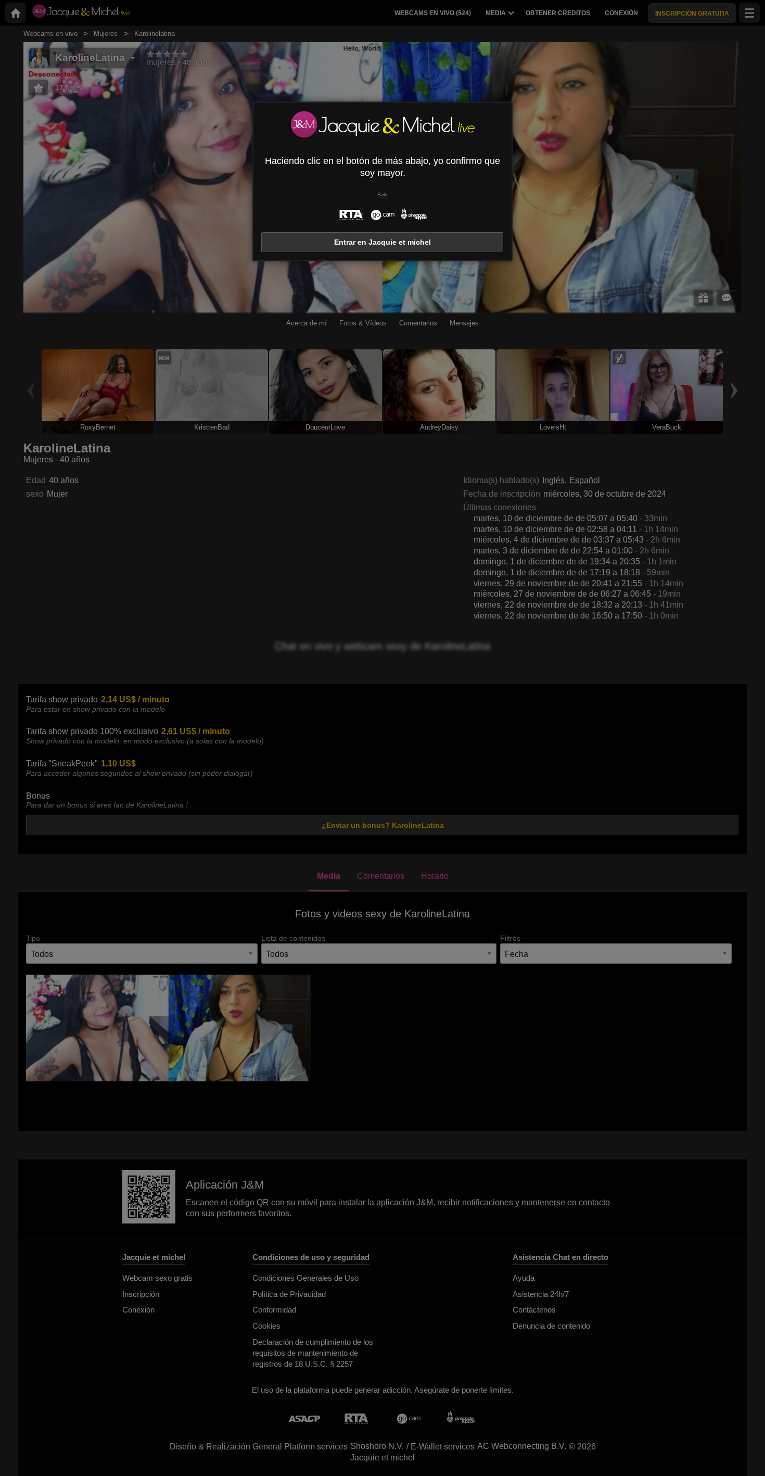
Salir (382, 194)
